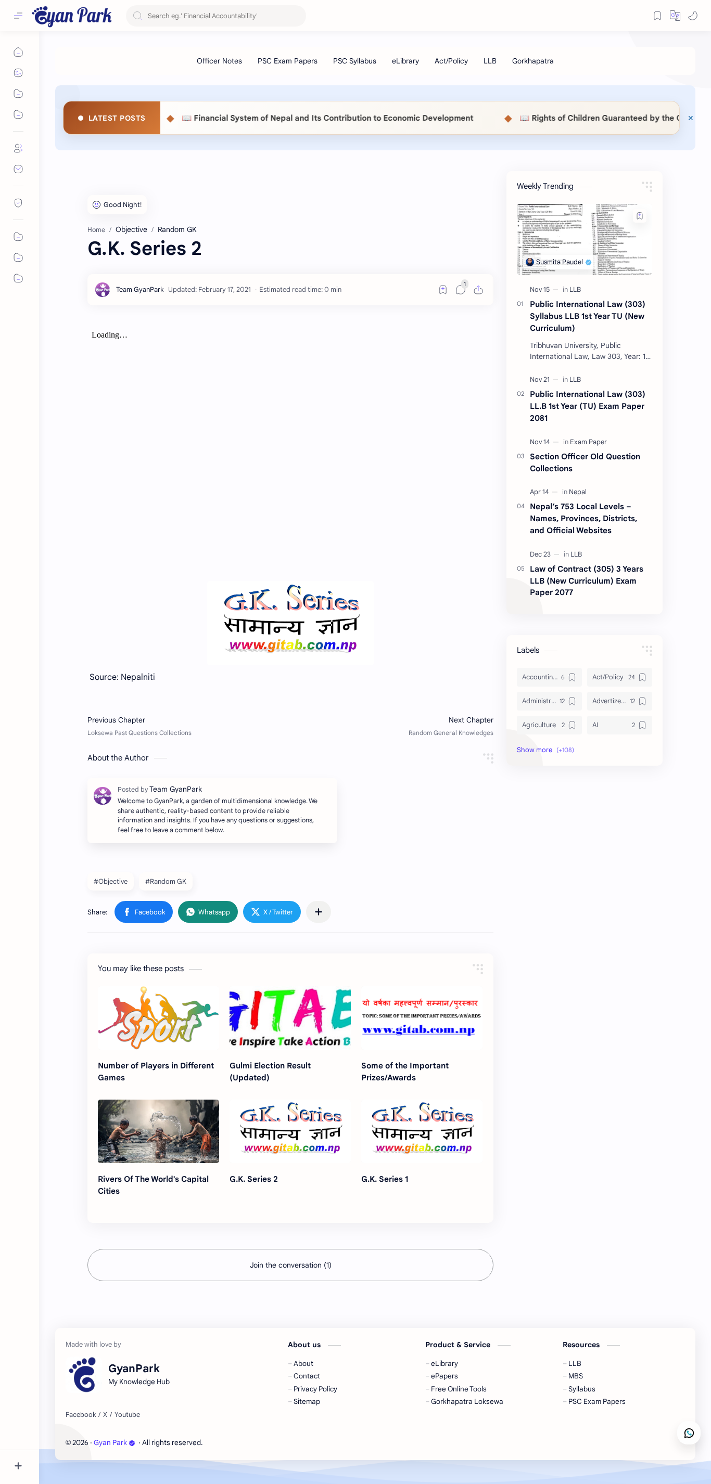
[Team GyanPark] (140, 289)
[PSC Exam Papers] (288, 61)
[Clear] (296, 16)
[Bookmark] (657, 15)
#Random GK (165, 881)
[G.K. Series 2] (290, 1131)
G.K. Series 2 (254, 1179)
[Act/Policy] (451, 61)
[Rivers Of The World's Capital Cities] (158, 1131)
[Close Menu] (691, 118)
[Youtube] (127, 1415)
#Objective (111, 881)
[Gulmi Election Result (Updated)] (290, 1018)
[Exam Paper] (588, 442)
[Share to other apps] (318, 912)
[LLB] (490, 61)
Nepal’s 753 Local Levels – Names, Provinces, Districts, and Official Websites (583, 518)
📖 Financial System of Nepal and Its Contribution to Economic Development (240, 118)
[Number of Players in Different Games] (158, 1018)
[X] (105, 1415)
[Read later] (443, 290)
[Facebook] (81, 1415)
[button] (693, 15)
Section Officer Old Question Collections (585, 462)
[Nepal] (578, 492)
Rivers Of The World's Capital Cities (153, 1185)
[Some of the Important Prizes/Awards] (422, 1018)
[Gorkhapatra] (533, 61)
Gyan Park (110, 1442)
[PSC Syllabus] (354, 61)
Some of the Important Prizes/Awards (405, 1071)
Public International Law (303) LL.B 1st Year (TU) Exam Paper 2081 (587, 406)
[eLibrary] (405, 61)
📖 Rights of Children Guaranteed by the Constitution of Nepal (551, 118)
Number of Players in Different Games (156, 1071)
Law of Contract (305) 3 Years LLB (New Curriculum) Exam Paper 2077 (586, 581)
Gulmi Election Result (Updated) (270, 1071)
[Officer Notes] (219, 61)
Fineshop (264, 1442)
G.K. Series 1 (384, 1179)
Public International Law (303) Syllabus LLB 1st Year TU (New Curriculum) (587, 316)
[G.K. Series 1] (422, 1131)
